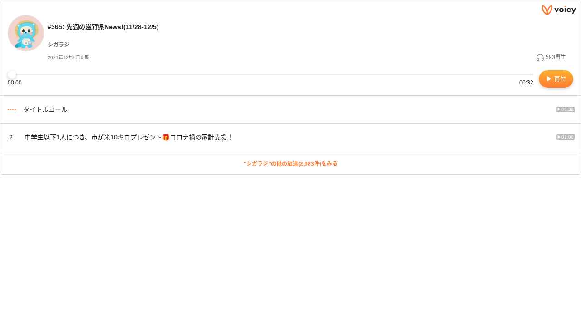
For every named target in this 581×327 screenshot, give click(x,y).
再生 (559, 78)
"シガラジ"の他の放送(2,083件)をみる (291, 164)
